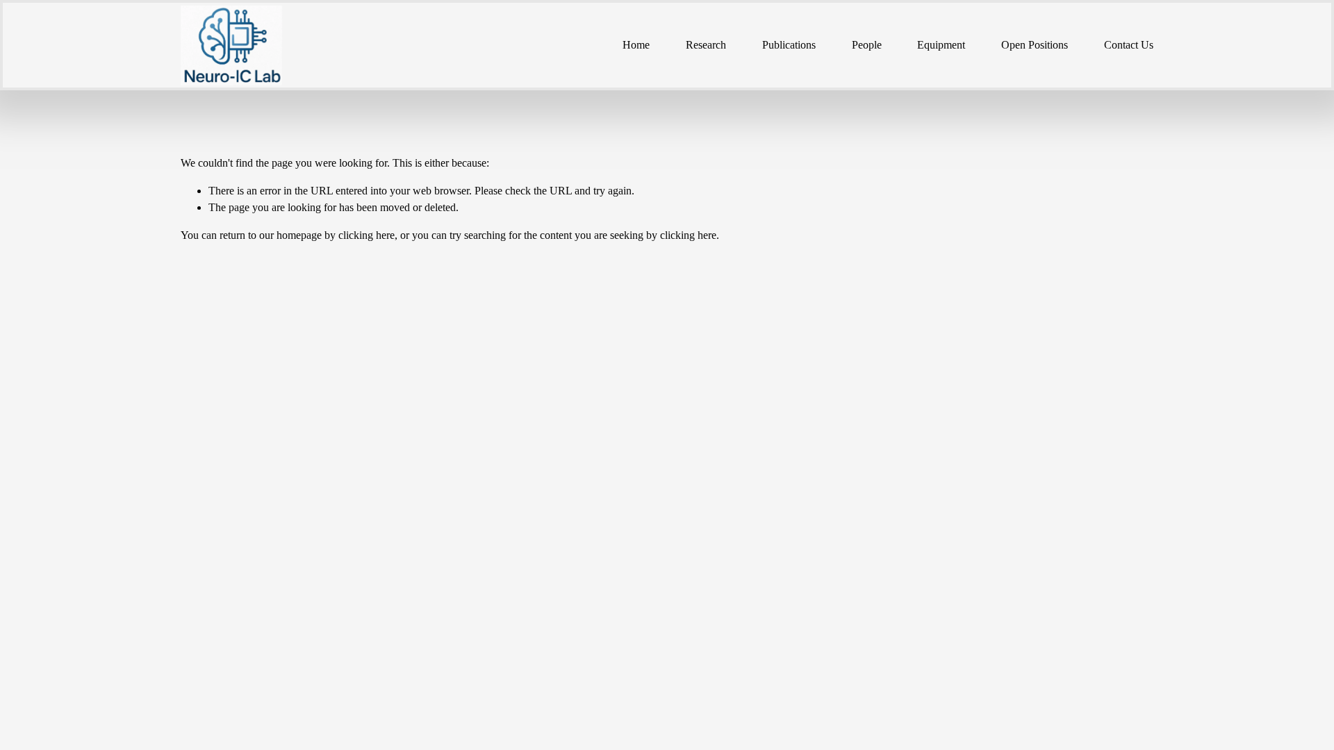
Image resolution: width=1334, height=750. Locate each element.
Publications (789, 45)
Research (706, 45)
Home (636, 45)
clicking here (366, 235)
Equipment (941, 45)
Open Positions (1034, 45)
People (867, 45)
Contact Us (1128, 45)
